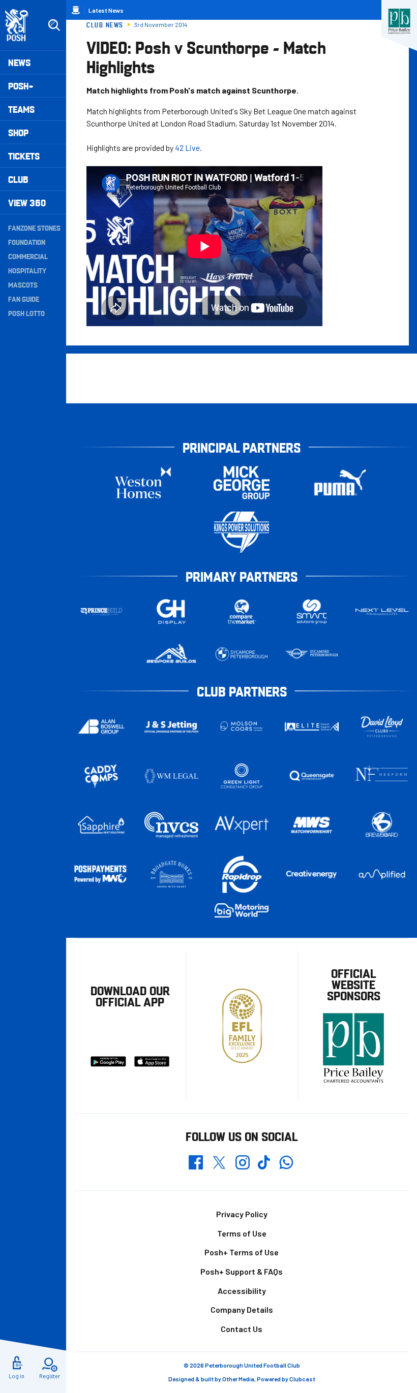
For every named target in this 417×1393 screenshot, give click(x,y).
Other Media (238, 1378)
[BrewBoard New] (382, 825)
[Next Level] (382, 611)
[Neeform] (382, 776)
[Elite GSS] (312, 726)
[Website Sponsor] (399, 21)
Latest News (106, 10)
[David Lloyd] (382, 726)
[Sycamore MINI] (312, 654)
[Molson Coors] (242, 726)
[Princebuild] (101, 611)
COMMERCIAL (28, 256)
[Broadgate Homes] (171, 874)
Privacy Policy (241, 1214)
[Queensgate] (312, 776)
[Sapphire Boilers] (101, 825)
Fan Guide (23, 299)
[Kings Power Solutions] (241, 532)
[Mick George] (241, 482)
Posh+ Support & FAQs (241, 1271)
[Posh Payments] (101, 874)
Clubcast (302, 1378)
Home (75, 10)
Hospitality (27, 270)
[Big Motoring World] (242, 910)
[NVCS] (171, 825)
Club (18, 179)
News (19, 62)
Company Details (242, 1309)
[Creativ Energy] (312, 874)
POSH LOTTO (26, 313)
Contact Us (241, 1329)
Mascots (23, 284)
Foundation (26, 242)
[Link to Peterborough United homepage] (21, 25)
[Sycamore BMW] (242, 654)
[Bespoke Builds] (171, 654)
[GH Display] (171, 611)
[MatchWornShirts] (312, 825)
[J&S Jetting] (171, 727)
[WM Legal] (171, 776)
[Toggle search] (54, 25)
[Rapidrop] (242, 874)
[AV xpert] (242, 825)
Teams (21, 109)
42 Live (187, 147)
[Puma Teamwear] (340, 482)
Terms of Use (241, 1233)
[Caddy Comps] (101, 776)
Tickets (24, 155)
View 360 (27, 202)
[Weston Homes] (143, 482)
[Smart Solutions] (312, 611)
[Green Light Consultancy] (242, 776)
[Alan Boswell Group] (101, 726)
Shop (18, 132)
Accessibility (242, 1290)
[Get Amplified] (382, 874)
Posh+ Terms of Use (241, 1252)
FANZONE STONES (34, 228)
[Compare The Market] (242, 611)
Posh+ (21, 85)
